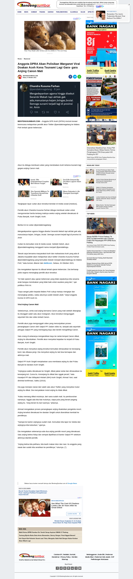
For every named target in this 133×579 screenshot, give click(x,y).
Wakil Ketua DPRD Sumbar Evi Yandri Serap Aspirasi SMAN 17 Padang (43, 532)
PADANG (42, 12)
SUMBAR (34, 12)
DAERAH (50, 12)
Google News (72, 483)
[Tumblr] (76, 568)
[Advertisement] (50, 144)
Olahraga (74, 12)
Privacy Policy (65, 557)
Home (19, 12)
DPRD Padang (93, 12)
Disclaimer (55, 557)
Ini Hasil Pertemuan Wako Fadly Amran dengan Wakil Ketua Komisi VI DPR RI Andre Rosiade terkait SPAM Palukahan (106, 172)
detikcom (48, 263)
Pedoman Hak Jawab (102, 557)
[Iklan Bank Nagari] (101, 326)
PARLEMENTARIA (62, 12)
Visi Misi (74, 557)
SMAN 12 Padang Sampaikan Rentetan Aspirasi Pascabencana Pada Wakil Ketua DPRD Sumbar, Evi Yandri (105, 190)
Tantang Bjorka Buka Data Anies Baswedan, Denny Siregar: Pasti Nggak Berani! (47, 535)
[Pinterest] (64, 568)
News (26, 12)
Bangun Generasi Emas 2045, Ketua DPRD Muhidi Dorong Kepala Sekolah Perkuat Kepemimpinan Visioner (99, 265)
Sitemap (65, 559)
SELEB (83, 12)
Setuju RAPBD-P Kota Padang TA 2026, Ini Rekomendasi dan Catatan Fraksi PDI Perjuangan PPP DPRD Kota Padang (101, 239)
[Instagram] (68, 568)
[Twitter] (61, 568)
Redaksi (66, 554)
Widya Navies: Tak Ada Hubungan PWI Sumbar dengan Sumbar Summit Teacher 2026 (105, 206)
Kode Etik (101, 554)
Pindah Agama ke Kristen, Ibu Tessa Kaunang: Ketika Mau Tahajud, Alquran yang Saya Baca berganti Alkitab (101, 272)
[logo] (32, 557)
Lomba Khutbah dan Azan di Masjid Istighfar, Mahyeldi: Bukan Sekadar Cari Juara (106, 198)
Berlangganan (92, 554)
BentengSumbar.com (66, 576)
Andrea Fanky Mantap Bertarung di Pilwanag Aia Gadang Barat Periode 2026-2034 (106, 181)
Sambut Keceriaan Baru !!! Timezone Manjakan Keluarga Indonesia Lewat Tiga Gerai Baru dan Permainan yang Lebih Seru (101, 252)
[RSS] (79, 568)
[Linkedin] (72, 568)
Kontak (72, 554)
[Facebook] (57, 568)
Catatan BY (58, 554)
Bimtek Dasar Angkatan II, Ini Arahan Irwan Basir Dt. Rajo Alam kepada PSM (67, 522)
